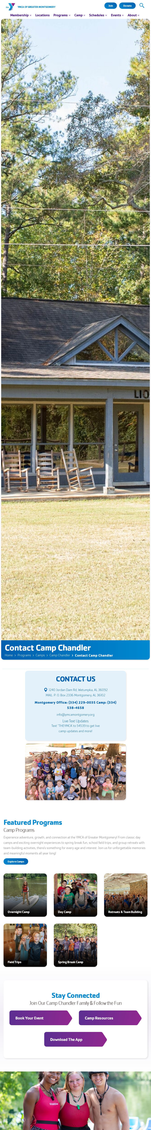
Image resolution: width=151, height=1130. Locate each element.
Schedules (96, 15)
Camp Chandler (60, 655)
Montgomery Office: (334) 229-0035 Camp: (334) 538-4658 (75, 705)
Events (116, 15)
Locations (42, 15)
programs (60, 15)
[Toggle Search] (142, 5)
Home (9, 655)
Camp (78, 15)
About (132, 15)
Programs (24, 655)
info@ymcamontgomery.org (76, 714)
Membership (19, 15)
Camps (40, 655)
